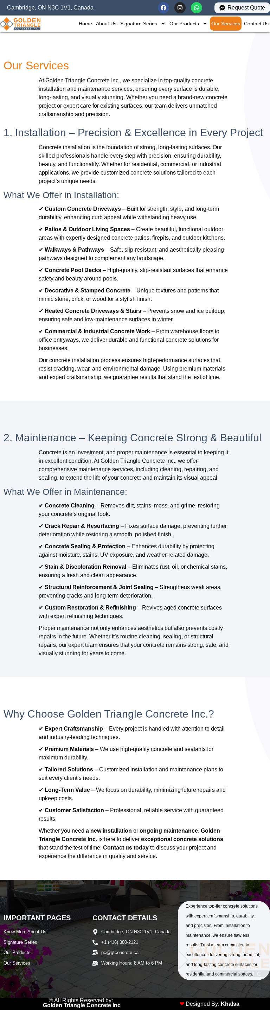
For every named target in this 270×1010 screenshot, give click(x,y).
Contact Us (256, 23)
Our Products (184, 23)
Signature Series (138, 23)
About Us (106, 23)
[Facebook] (163, 7)
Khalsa (230, 1004)
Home (85, 23)
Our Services (225, 23)
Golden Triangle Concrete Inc (82, 1005)
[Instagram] (180, 7)
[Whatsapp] (196, 7)
